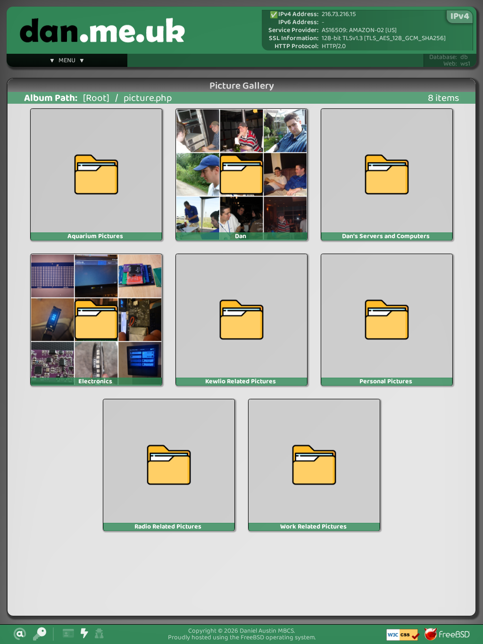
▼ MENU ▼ (67, 62)
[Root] (96, 98)
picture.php (148, 98)
